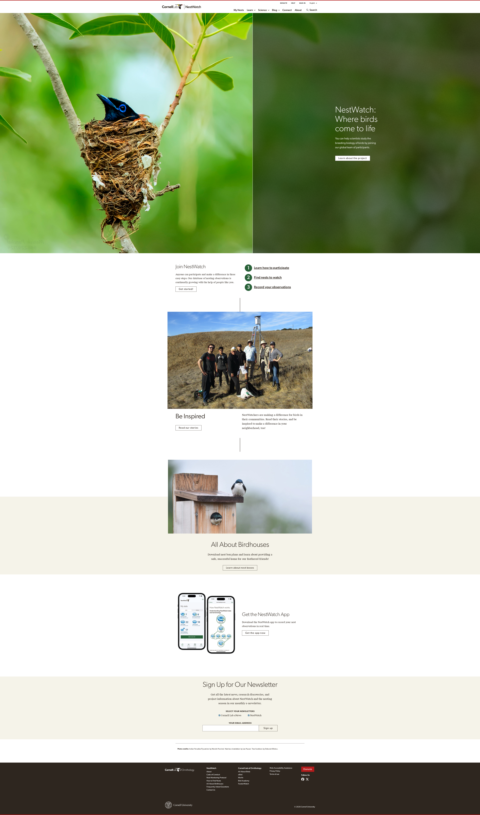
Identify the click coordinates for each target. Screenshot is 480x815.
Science (262, 10)
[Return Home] (181, 6)
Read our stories (188, 428)
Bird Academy (243, 781)
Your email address (240, 723)
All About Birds (244, 772)
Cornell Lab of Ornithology (249, 768)
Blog (274, 10)
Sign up (268, 728)
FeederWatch (243, 784)
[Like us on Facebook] (302, 779)
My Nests (239, 10)
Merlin (240, 778)
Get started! (186, 289)
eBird (240, 775)
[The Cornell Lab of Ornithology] (179, 770)
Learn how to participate (271, 267)
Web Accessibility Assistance (281, 768)
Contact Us (210, 790)
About (298, 10)
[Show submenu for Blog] (279, 10)
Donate (283, 3)
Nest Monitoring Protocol (216, 778)
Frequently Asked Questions (217, 787)
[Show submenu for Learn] (254, 10)
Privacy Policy (275, 771)
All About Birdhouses (214, 784)
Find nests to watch (268, 277)
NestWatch (211, 768)
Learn (250, 10)
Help (293, 3)
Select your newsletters (240, 711)
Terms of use (274, 774)
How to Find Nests (213, 781)
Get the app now (255, 633)
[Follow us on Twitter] (307, 779)
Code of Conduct (213, 775)
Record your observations (272, 287)
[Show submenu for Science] (268, 10)
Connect (287, 10)
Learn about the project (352, 158)
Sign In (302, 3)
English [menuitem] (312, 3)
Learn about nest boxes (240, 568)
